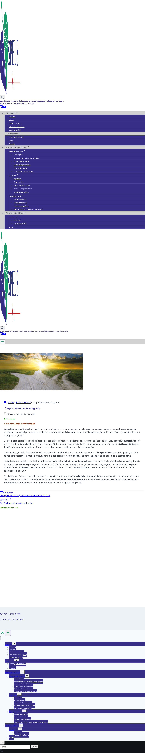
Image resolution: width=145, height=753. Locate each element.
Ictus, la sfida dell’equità (21, 161)
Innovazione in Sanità (12, 672)
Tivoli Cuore (17, 220)
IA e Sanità (13, 695)
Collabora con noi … (15, 123)
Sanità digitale (18, 155)
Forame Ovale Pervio (20, 223)
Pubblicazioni (9, 661)
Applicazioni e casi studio (22, 185)
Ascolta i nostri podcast (21, 206)
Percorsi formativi (15, 712)
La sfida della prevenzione (22, 165)
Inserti (11, 140)
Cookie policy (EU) (15, 130)
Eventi (11, 227)
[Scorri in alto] (2, 633)
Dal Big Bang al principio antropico (16, 501)
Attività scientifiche (12, 726)
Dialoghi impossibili (20, 199)
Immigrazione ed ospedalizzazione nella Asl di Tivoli (25, 494)
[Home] (5, 402)
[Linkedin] (1, 107)
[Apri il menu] (2, 341)
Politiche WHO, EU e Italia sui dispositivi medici (28, 209)
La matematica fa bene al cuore (24, 171)
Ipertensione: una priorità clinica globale (26, 158)
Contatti (11, 120)
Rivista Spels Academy (16, 137)
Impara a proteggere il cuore (23, 189)
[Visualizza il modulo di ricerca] (2, 97)
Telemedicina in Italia (20, 168)
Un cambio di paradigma (21, 192)
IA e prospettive (19, 182)
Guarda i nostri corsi (20, 202)
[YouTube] (4, 107)
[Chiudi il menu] (0, 638)
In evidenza (13, 730)
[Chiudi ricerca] (2, 743)
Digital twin (17, 179)
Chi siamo (12, 117)
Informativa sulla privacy (17, 127)
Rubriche (12, 144)
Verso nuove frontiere (17, 676)
